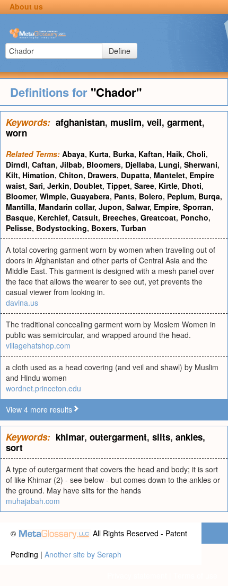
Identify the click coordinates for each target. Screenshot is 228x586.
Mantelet (169, 175)
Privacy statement (137, 575)
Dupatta (135, 175)
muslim (126, 122)
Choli (196, 154)
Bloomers (103, 164)
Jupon (110, 207)
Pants (124, 196)
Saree (144, 185)
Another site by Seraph (83, 554)
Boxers (104, 228)
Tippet (118, 185)
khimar (70, 437)
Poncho (194, 217)
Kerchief (53, 217)
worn (16, 132)
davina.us (22, 302)
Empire (166, 207)
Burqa (209, 196)
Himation (38, 175)
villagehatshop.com (38, 345)
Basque (19, 217)
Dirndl (17, 164)
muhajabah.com (33, 501)
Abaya (73, 154)
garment (184, 122)
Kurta (99, 154)
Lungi (169, 164)
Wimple (53, 196)
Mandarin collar (66, 207)
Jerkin (58, 185)
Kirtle (168, 185)
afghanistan (80, 122)
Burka (123, 154)
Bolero (151, 196)
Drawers (102, 175)
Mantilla (20, 207)
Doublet (88, 185)
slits (161, 437)
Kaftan (150, 154)
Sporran (197, 207)
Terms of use (195, 575)
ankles (189, 437)
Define (119, 50)
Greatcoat (158, 217)
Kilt (12, 175)
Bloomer (21, 196)
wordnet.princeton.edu (43, 388)
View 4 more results (39, 409)
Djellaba (139, 164)
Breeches (119, 217)
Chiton (71, 175)
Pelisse (19, 228)
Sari (36, 185)
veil (154, 122)
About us (26, 6)
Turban (133, 228)
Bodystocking (61, 228)
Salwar (138, 207)
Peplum (180, 196)
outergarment (118, 437)
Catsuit (85, 217)
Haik (174, 154)
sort (14, 447)
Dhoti (191, 185)
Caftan (44, 164)
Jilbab (71, 164)
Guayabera (90, 196)
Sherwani (200, 164)
